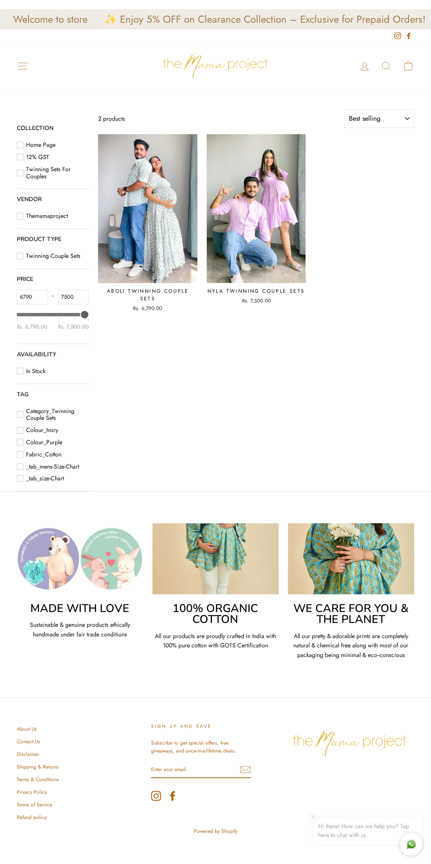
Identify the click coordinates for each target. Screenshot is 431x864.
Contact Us (28, 741)
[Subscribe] (245, 769)
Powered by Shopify (215, 831)
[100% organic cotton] (215, 558)
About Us (27, 728)
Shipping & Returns (38, 766)
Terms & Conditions (38, 779)
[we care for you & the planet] (351, 558)
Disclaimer (28, 754)
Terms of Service (34, 804)
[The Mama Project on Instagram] (156, 796)
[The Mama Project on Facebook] (173, 796)
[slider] (84, 314)
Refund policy (31, 817)
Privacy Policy (32, 791)
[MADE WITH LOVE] (80, 558)
